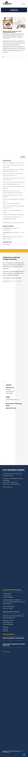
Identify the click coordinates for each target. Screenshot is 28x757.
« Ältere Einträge (6, 651)
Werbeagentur (6, 38)
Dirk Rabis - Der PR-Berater (10, 33)
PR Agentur (14, 37)
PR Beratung (20, 37)
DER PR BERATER (17, 34)
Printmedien (5, 34)
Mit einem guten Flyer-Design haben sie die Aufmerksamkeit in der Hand (12, 32)
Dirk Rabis (5, 751)
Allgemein (11, 34)
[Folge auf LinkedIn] (24, 755)
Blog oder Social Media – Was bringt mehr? (13, 163)
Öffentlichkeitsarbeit (7, 37)
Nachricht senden (18, 456)
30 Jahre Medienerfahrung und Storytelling (13, 214)
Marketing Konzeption (17, 36)
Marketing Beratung (7, 36)
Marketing (13, 35)
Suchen (22, 156)
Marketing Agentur (20, 35)
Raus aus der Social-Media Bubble (11, 203)
